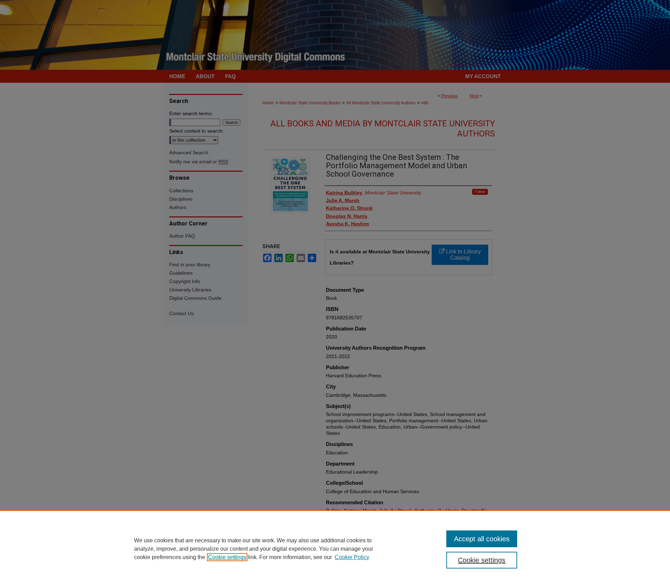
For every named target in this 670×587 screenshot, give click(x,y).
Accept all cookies (481, 539)
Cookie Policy (352, 557)
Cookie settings (227, 557)
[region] (335, 548)
